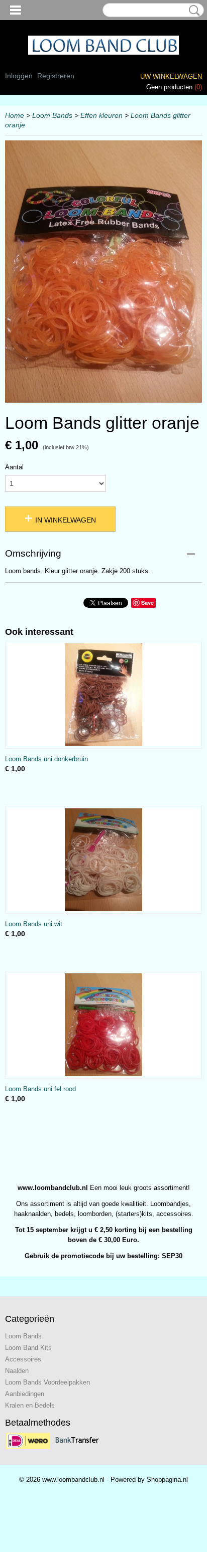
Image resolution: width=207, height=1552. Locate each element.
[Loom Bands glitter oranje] (103, 271)
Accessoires (23, 1359)
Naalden (17, 1370)
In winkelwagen (65, 520)
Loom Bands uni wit (33, 924)
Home (14, 115)
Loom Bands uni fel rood (40, 1089)
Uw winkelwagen (171, 76)
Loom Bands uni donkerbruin (46, 759)
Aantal (14, 467)
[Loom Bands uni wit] (103, 859)
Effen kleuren (101, 115)
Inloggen (19, 76)
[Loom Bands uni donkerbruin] (103, 694)
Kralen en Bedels (30, 1405)
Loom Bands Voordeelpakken (47, 1382)
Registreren (55, 76)
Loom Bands (52, 115)
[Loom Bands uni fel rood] (103, 1024)
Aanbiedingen (24, 1394)
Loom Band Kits (28, 1347)
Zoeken (192, 10)
